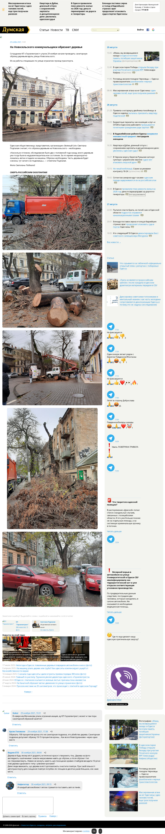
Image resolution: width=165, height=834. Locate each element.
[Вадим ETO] (3, 751)
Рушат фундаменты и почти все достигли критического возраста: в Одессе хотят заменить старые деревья (17, 656)
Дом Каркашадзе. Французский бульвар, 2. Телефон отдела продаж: (146, 7)
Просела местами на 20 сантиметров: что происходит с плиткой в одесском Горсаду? (57, 686)
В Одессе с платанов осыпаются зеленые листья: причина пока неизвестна (50, 680)
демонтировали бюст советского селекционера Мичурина (135, 234)
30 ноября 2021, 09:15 (41, 784)
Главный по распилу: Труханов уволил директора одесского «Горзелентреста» (53, 677)
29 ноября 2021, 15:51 (31, 713)
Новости (57, 29)
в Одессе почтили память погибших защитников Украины (127, 58)
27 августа (112, 204)
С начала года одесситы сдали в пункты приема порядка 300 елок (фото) (52, 674)
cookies (86, 831)
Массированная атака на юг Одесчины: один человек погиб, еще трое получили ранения (20, 8)
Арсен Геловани (17, 731)
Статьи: (110, 258)
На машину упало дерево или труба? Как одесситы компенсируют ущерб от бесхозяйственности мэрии (45, 669)
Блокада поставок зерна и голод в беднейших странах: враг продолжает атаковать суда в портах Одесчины (114, 8)
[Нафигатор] (9, 789)
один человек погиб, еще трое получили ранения (134, 91)
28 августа (112, 104)
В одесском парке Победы (125, 67)
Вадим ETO (13, 752)
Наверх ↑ (28, 691)
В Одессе (117, 189)
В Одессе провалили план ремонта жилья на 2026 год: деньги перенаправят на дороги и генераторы (83, 8)
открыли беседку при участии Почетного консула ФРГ (135, 68)
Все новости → (114, 242)
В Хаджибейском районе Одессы (130, 133)
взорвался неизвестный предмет (135, 135)
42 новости (44, 630)
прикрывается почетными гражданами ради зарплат (134, 126)
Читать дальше (114, 531)
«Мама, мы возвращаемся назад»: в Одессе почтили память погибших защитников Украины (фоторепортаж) (149, 729)
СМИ (75, 29)
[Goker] (6, 713)
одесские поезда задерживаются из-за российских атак (134, 179)
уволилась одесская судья (125, 150)
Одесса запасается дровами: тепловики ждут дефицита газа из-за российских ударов (74, 657)
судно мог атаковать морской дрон (132, 161)
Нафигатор (23, 784)
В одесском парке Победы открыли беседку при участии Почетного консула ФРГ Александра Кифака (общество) (149, 752)
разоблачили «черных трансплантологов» (132, 83)
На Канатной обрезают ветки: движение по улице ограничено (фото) (49, 683)
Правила (42, 816)
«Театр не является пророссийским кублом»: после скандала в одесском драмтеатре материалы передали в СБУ (138, 283)
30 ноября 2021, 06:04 (31, 752)
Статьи (44, 29)
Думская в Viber (114, 700)
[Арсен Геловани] (4, 731)
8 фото (51, 630)
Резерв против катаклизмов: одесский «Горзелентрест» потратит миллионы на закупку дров (45, 656)
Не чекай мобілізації (122, 168)
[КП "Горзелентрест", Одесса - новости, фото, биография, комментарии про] (8, 624)
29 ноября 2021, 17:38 (38, 731)
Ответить (16, 724)
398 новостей (21, 627)
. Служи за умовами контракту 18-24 (132, 170)
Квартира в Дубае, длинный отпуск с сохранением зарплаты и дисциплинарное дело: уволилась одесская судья (49, 11)
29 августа (112, 47)
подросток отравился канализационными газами (127, 214)
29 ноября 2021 (15, 42)
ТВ (67, 29)
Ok (94, 831)
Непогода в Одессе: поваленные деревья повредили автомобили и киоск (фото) (54, 665)
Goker (15, 713)
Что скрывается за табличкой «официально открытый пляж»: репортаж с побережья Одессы (140, 266)
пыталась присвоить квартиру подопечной (135, 114)
